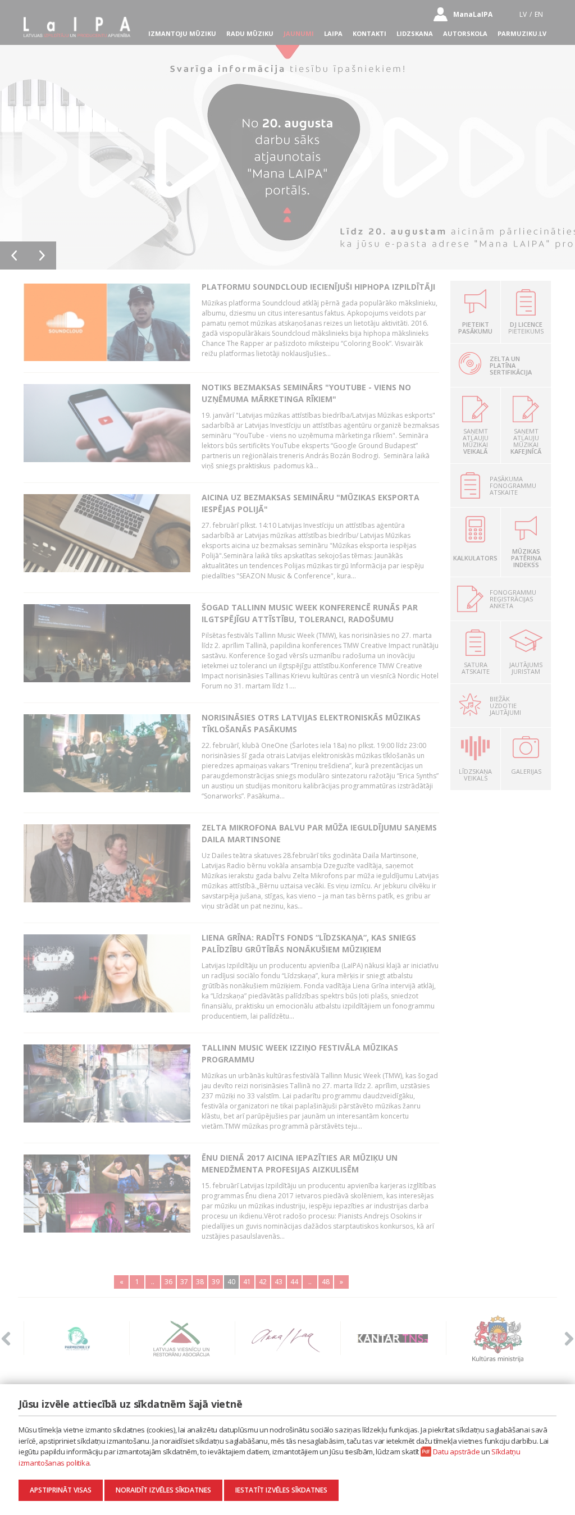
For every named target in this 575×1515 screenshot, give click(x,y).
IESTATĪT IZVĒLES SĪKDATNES (281, 1490)
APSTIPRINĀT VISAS (61, 1490)
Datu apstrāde (456, 1451)
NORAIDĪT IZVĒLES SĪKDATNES (163, 1490)
